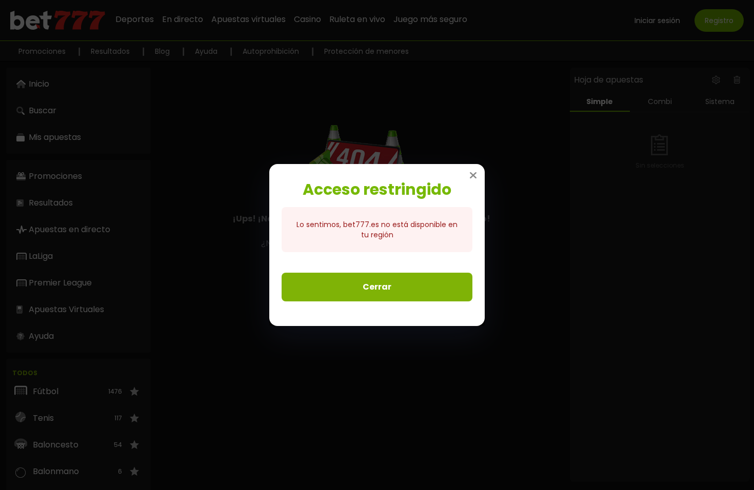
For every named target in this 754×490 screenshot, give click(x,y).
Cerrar (377, 287)
